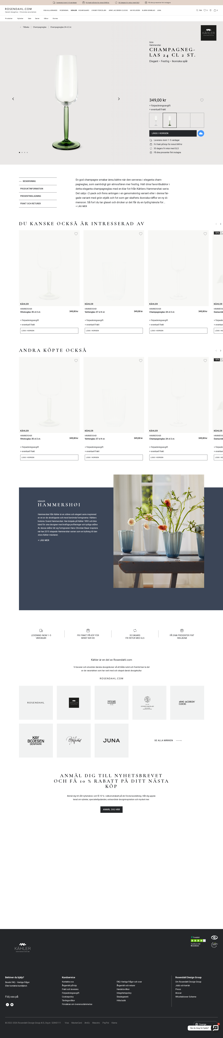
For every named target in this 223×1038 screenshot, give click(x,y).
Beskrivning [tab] (29, 181)
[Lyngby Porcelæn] (149, 703)
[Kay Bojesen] (36, 741)
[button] (27, 152)
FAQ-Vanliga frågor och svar (129, 982)
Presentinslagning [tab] (30, 196)
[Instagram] (12, 1004)
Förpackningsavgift (70, 993)
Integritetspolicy (124, 993)
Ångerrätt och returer (126, 985)
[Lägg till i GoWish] (201, 133)
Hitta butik (121, 1000)
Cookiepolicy (68, 997)
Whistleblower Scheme (185, 997)
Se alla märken (163, 740)
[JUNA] (112, 741)
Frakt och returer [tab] (30, 203)
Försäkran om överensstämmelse (77, 1004)
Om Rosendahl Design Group (188, 982)
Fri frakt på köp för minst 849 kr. (97, 3)
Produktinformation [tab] (31, 188)
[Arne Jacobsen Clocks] (187, 703)
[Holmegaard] (112, 703)
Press (178, 989)
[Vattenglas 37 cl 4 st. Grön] (139, 310)
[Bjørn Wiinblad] (74, 741)
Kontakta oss (68, 982)
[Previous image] (13, 99)
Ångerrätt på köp (69, 985)
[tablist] (38, 193)
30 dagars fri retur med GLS (128, 3)
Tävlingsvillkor (68, 1000)
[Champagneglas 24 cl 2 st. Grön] (204, 310)
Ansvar (178, 993)
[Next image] (119, 99)
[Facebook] (7, 1004)
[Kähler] (74, 703)
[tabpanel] (123, 193)
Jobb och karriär (182, 985)
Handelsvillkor (123, 989)
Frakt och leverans (70, 989)
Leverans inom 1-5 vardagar (66, 3)
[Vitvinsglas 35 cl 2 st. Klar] (75, 310)
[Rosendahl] (36, 703)
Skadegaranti (122, 997)
